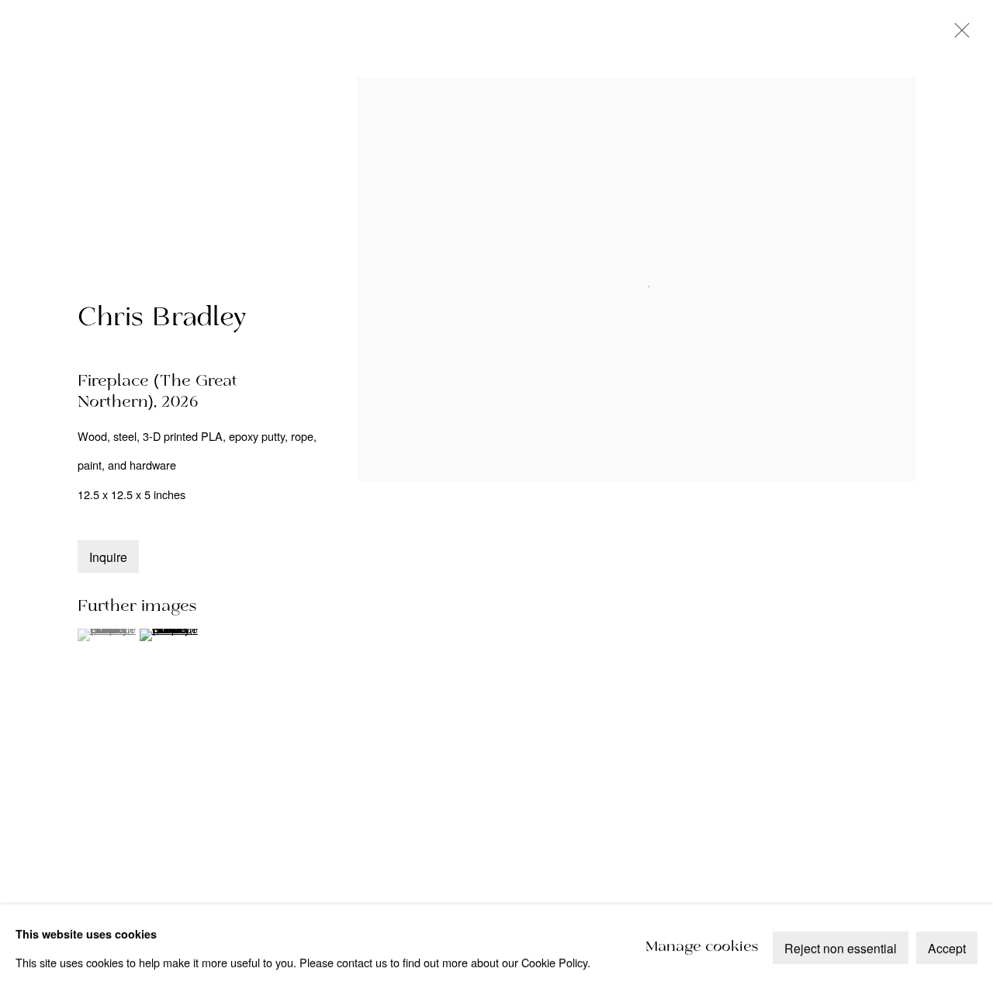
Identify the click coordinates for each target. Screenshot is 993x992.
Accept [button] (947, 949)
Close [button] (958, 35)
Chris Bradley (162, 318)
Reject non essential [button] (840, 949)
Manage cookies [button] (702, 948)
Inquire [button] (108, 557)
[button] (107, 635)
